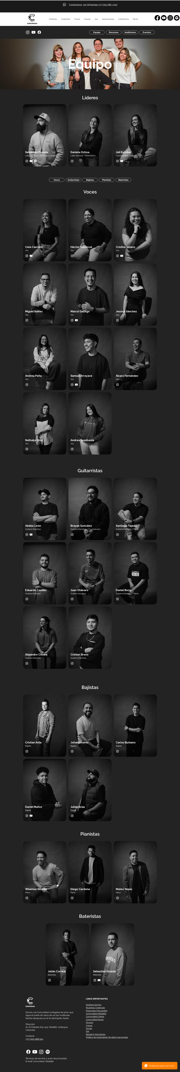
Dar (87, 1031)
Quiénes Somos (93, 1005)
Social (89, 1028)
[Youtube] (164, 18)
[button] (53, 19)
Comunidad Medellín (96, 1013)
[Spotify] (176, 18)
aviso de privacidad (57, 1058)
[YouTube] (33, 32)
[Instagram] (170, 18)
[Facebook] (157, 18)
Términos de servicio (35, 1058)
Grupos (89, 1022)
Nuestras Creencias (95, 1007)
